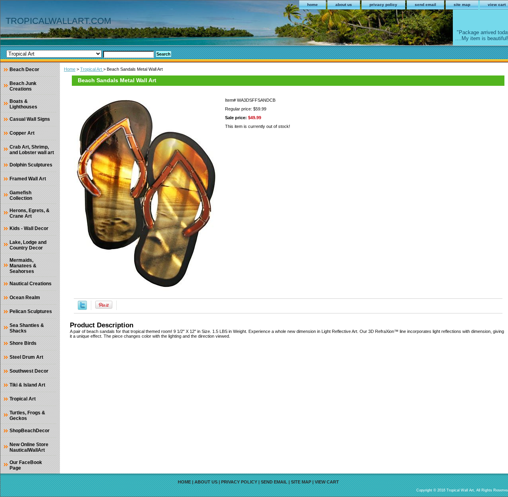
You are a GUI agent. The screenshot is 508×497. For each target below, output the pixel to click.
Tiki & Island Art (27, 385)
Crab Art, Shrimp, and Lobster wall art (32, 149)
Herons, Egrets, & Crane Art (30, 213)
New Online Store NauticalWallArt (29, 447)
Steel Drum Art (26, 357)
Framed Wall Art (28, 179)
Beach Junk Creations (23, 86)
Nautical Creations (31, 283)
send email (425, 4)
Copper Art (22, 133)
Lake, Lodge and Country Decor (28, 245)
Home (69, 69)
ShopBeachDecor (30, 430)
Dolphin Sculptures (31, 165)
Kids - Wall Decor (29, 228)
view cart (327, 482)
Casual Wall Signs (30, 119)
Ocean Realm (25, 297)
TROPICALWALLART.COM (58, 21)
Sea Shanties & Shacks (27, 328)
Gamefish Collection (21, 195)
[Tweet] (82, 308)
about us (343, 4)
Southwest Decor (29, 371)
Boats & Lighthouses (23, 104)
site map (462, 4)
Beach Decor (24, 69)
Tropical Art (91, 69)
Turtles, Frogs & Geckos (27, 415)
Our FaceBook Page (26, 465)
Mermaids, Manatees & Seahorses (23, 265)
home (312, 4)
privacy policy (383, 4)
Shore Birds (23, 343)
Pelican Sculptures (31, 311)
